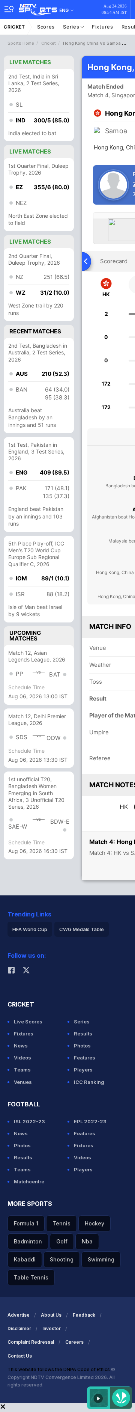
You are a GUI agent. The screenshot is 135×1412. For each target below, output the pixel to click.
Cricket (14, 27)
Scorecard (114, 261)
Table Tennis (31, 1277)
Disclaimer (19, 1328)
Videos (22, 1058)
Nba (87, 1241)
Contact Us (20, 1356)
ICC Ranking (89, 1082)
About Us (51, 1315)
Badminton (28, 1241)
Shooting (62, 1259)
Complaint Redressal (31, 1342)
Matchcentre (29, 1181)
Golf (62, 1241)
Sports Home (21, 43)
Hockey (94, 1223)
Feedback (84, 1315)
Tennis (61, 1223)
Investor (51, 1328)
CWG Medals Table (81, 929)
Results (83, 1034)
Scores (46, 27)
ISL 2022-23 (29, 1121)
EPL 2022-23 (90, 1121)
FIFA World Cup (29, 929)
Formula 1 (26, 1223)
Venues (23, 1082)
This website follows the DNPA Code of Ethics (59, 1369)
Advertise (19, 1315)
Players (83, 1070)
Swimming (101, 1259)
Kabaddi (25, 1259)
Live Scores (28, 1022)
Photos (82, 1046)
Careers (74, 1342)
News (21, 1046)
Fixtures (102, 27)
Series (72, 27)
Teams (22, 1070)
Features (84, 1058)
